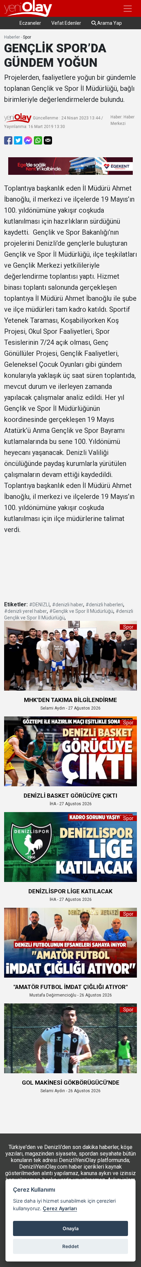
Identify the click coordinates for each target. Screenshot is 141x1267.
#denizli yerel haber (25, 611)
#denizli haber (67, 604)
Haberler (12, 37)
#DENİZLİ (39, 604)
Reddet (70, 1246)
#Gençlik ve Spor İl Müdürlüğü (81, 611)
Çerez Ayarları (60, 1208)
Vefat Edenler (66, 23)
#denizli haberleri (104, 604)
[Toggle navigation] (127, 8)
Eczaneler (30, 23)
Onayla (71, 1228)
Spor (27, 37)
